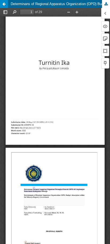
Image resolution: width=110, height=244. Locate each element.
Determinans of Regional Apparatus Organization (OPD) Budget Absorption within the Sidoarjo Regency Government (60, 4)
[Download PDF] (106, 4)
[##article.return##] (4, 4)
